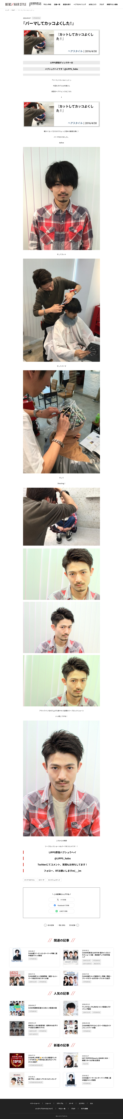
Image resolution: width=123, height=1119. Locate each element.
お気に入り (92, 4)
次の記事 (72, 925)
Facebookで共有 (63, 905)
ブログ (101, 4)
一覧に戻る (61, 925)
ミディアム (60, 1103)
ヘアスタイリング (80, 4)
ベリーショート (35, 1103)
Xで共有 (63, 900)
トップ (7, 10)
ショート (48, 1103)
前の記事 (51, 925)
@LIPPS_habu (62, 858)
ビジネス (81, 1103)
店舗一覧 (57, 4)
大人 (91, 1103)
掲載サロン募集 (112, 4)
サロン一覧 (62, 1108)
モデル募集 (84, 1108)
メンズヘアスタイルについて (44, 1108)
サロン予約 (47, 4)
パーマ (71, 1103)
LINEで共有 (63, 911)
